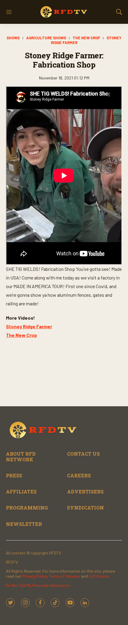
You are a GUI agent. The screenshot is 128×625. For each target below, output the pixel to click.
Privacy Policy (34, 576)
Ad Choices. (99, 576)
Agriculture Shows (46, 37)
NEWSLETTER (24, 524)
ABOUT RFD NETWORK (21, 456)
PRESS (14, 475)
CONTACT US (83, 454)
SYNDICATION (85, 507)
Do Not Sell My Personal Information (38, 585)
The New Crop (86, 37)
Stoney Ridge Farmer (29, 326)
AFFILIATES (21, 491)
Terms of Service (64, 576)
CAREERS (79, 475)
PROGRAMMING (27, 507)
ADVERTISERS (85, 491)
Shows (13, 37)
